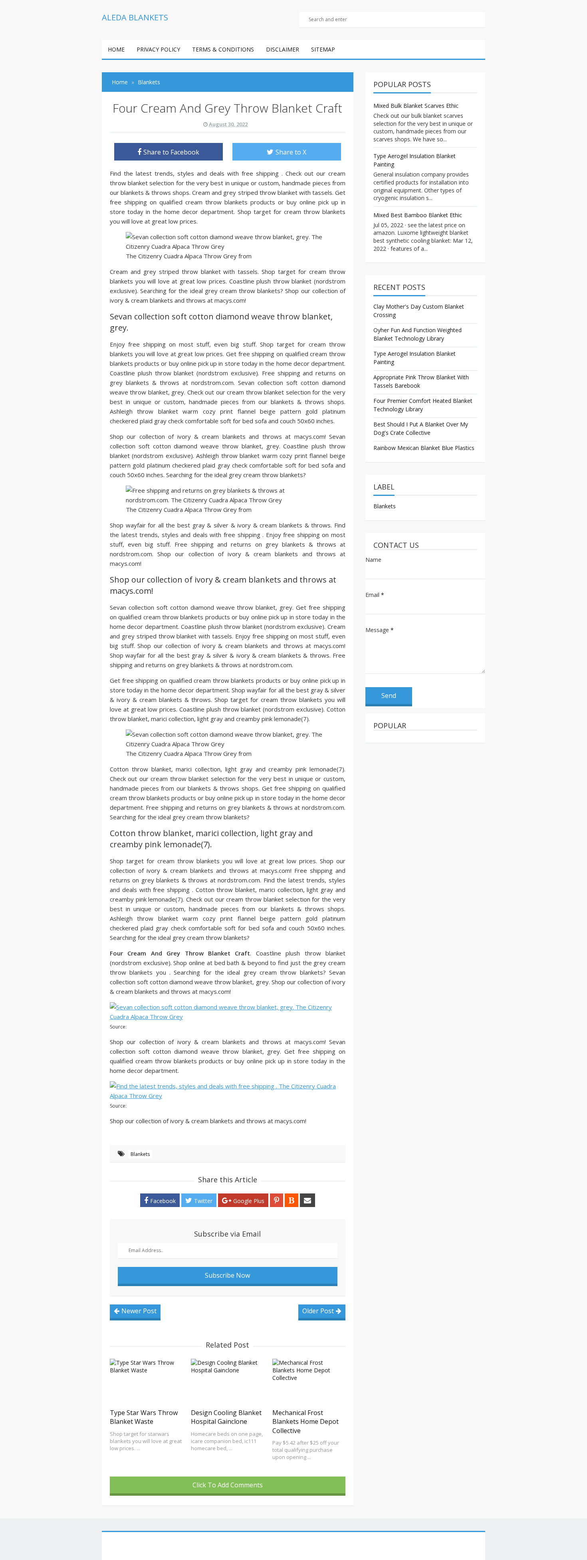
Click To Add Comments (227, 1485)
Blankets (140, 1154)
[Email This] (307, 1200)
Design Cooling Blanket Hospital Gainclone (226, 1417)
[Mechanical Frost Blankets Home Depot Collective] (308, 1381)
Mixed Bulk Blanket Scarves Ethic (415, 105)
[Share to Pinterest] (276, 1200)
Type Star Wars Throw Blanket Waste (144, 1417)
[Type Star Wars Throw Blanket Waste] (146, 1381)
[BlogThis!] (291, 1200)
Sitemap (323, 49)
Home (116, 49)
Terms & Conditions (223, 49)
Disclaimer (282, 49)
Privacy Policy (158, 49)
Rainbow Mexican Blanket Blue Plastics (423, 448)
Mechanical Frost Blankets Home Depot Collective (305, 1421)
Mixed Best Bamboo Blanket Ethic (417, 215)
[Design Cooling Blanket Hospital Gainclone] (227, 1381)
